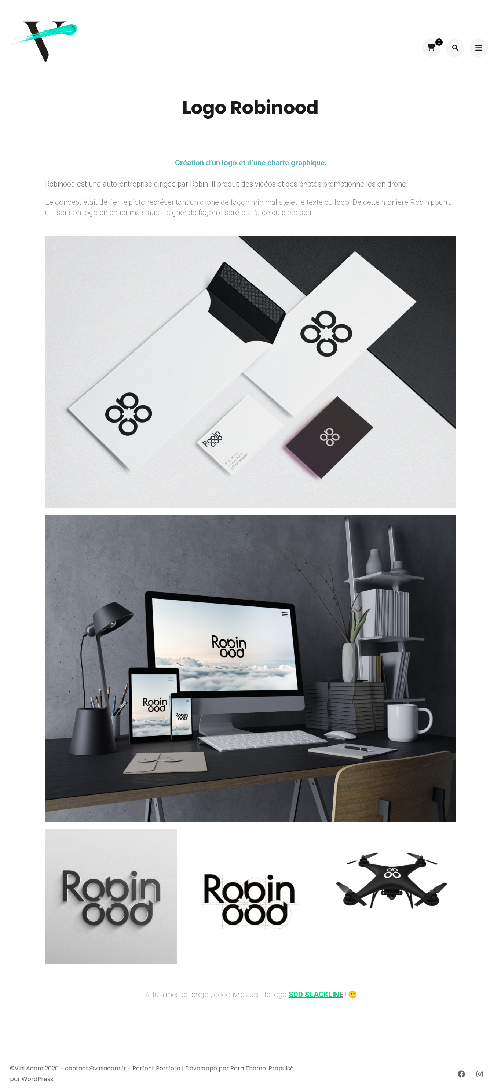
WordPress (37, 1079)
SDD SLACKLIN (314, 994)
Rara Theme (248, 1068)
